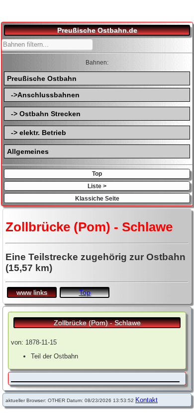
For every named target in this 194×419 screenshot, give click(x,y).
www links (31, 292)
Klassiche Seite (97, 198)
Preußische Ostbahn (42, 78)
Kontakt (146, 400)
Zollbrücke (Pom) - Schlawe (97, 323)
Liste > (97, 186)
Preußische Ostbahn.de (97, 30)
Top (97, 173)
